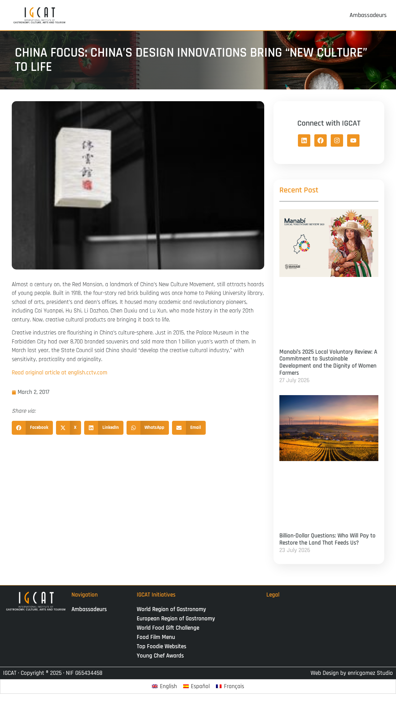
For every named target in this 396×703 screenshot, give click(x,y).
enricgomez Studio (370, 673)
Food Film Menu (156, 637)
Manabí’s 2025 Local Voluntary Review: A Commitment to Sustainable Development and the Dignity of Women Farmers (328, 362)
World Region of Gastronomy (171, 609)
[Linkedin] (304, 140)
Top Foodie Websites (161, 646)
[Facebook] (320, 140)
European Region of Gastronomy (176, 619)
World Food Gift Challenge (168, 628)
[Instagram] (337, 140)
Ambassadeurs (89, 609)
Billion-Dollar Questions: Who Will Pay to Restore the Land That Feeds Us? (327, 539)
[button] (32, 428)
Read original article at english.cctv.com (59, 373)
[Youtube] (353, 140)
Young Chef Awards (160, 656)
